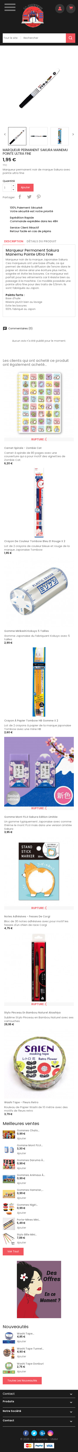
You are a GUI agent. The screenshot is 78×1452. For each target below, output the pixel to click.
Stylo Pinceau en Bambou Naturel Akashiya (32, 1012)
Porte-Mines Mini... (28, 1219)
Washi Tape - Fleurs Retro (21, 1102)
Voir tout (13, 1251)
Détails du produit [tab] (41, 241)
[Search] (70, 38)
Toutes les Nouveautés (22, 1380)
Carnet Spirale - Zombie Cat (23, 448)
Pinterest (38, 196)
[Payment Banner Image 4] (49, 1445)
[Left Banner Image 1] (39, 1289)
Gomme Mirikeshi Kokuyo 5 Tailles (26, 631)
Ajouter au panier (69, 542)
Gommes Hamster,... (30, 1190)
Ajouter (25, 187)
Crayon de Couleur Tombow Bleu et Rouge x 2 (34, 541)
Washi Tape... (25, 1333)
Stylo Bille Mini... (27, 1234)
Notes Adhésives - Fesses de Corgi (27, 916)
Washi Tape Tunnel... (30, 1348)
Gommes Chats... (28, 1130)
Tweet (29, 196)
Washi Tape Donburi (30, 1363)
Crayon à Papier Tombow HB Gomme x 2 (31, 720)
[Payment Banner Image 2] (39, 1445)
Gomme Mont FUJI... (30, 1145)
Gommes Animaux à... (31, 1175)
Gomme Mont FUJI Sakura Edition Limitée (31, 817)
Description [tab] (13, 241)
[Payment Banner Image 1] (29, 1445)
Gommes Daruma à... (30, 1160)
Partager (19, 196)
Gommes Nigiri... (27, 1205)
